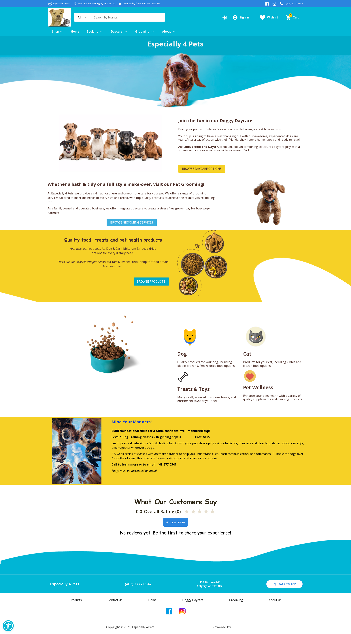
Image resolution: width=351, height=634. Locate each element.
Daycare (116, 31)
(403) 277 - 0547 (294, 3)
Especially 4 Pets (61, 3)
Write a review (175, 522)
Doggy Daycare (192, 600)
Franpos (238, 627)
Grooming (142, 31)
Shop (55, 31)
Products (75, 600)
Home (75, 31)
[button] (8, 625)
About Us (275, 600)
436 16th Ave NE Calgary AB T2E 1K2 (96, 3)
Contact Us (114, 600)
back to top (287, 584)
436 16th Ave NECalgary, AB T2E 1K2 (209, 584)
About (166, 31)
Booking (92, 31)
